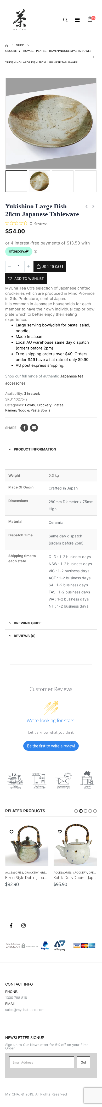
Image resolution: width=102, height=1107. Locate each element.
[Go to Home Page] (7, 45)
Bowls (30, 405)
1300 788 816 (16, 997)
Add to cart (53, 266)
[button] (76, 811)
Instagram (23, 925)
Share (10, 428)
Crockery (44, 405)
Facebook (24, 428)
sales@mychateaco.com (24, 1010)
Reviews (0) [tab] (25, 636)
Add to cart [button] (39, 831)
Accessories (14, 872)
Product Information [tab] (35, 449)
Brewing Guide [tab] (28, 623)
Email (34, 428)
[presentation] (6, 123)
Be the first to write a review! (51, 745)
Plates (59, 405)
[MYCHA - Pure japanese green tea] (19, 19)
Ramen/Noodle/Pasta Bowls (27, 410)
